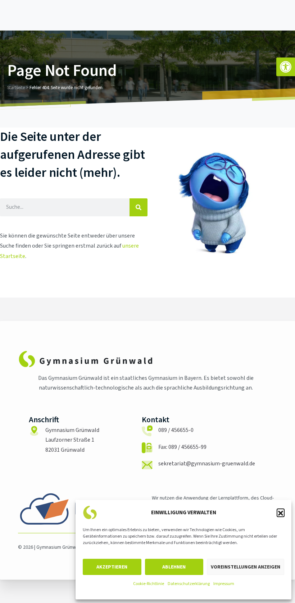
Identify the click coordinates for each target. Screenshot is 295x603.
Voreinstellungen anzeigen (245, 566)
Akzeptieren (111, 566)
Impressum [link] (223, 584)
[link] (285, 66)
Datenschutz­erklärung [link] (189, 584)
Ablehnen (174, 566)
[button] (280, 512)
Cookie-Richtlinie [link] (148, 584)
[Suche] (139, 207)
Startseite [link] (16, 87)
